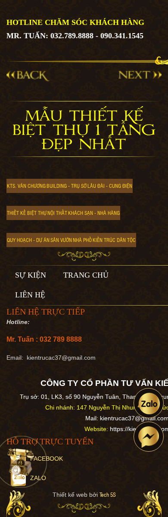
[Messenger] (149, 437)
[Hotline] (21, 462)
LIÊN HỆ (30, 295)
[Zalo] (149, 403)
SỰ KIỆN (30, 275)
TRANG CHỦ (86, 275)
